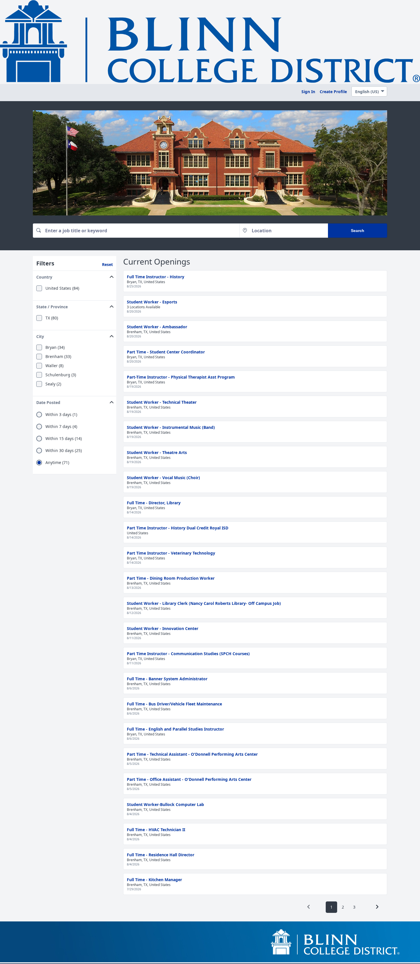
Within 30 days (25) (63, 450)
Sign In (308, 91)
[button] (74, 276)
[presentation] (308, 907)
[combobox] (136, 230)
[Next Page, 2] (377, 907)
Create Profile (333, 91)
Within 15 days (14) (63, 438)
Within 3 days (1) (61, 414)
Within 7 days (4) (61, 426)
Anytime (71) (57, 462)
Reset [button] (107, 264)
